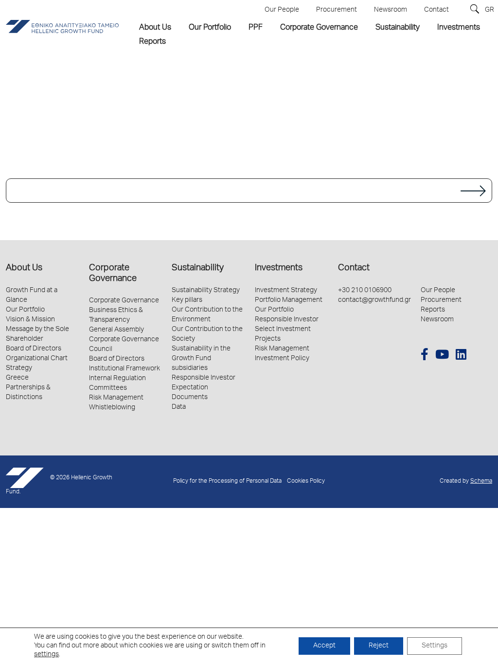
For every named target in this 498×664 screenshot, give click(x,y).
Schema (481, 481)
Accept (324, 646)
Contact (354, 268)
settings (46, 654)
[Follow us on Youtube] (442, 356)
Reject (379, 646)
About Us (24, 268)
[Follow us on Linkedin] (461, 356)
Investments (278, 268)
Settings (434, 646)
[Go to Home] (249, 190)
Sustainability (198, 268)
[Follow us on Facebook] (424, 356)
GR (489, 10)
